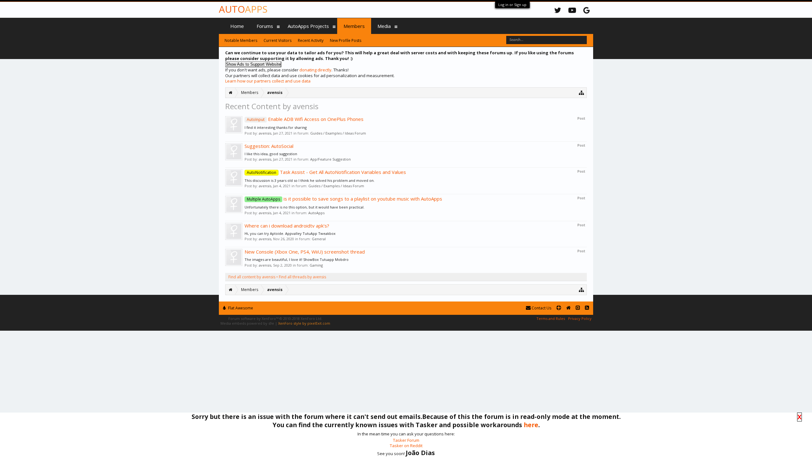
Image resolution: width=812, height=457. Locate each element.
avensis (265, 133)
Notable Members (241, 40)
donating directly (315, 70)
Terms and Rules (550, 318)
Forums (265, 26)
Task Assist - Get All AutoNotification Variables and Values (326, 172)
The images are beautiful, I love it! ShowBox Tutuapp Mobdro (297, 259)
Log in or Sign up (512, 4)
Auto (243, 9)
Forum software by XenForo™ (275, 318)
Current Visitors (277, 40)
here (531, 425)
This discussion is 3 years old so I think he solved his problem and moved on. (310, 180)
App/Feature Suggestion (330, 159)
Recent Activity (311, 40)
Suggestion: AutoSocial (269, 146)
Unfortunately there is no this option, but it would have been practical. (304, 207)
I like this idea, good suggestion (271, 153)
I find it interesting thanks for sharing (276, 127)
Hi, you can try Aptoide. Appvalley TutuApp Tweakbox (290, 233)
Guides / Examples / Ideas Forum (338, 133)
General (319, 238)
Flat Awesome (240, 308)
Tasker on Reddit (406, 445)
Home (237, 26)
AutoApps (316, 212)
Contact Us (541, 308)
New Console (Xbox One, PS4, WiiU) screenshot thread (305, 251)
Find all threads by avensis (302, 277)
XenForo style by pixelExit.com (304, 323)
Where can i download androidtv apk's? (287, 225)
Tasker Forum (406, 440)
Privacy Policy (580, 318)
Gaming (316, 265)
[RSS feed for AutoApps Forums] (587, 308)
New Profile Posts (345, 40)
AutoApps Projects (308, 26)
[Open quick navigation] (581, 92)
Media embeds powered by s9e (247, 323)
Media (384, 26)
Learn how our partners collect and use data (268, 81)
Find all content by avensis (251, 277)
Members (354, 26)
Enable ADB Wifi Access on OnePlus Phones (305, 119)
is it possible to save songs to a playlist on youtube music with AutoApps (344, 198)
